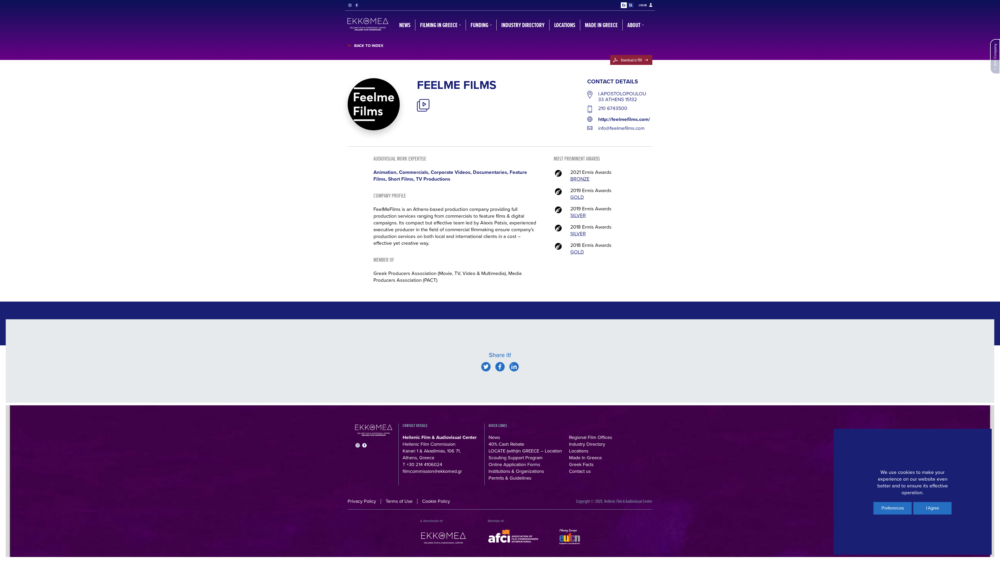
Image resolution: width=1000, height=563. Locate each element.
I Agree (932, 508)
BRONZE (580, 178)
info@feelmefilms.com (621, 128)
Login (643, 5)
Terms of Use (399, 501)
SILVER (578, 215)
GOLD (577, 196)
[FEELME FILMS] (486, 366)
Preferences (893, 508)
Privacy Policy (362, 501)
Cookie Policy (436, 501)
